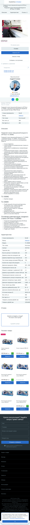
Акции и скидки (5, 452)
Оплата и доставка (6, 489)
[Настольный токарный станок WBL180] (7, 366)
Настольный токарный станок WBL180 (6, 375)
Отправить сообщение (15, 442)
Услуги (3, 466)
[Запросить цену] (27, 380)
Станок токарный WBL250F (5, 349)
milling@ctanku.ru (14, 95)
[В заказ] (12, 353)
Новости (3, 475)
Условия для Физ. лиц (9, 70)
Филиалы (3, 461)
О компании (4, 470)
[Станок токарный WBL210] (22, 340)
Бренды (3, 457)
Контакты (3, 493)
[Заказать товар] (12, 406)
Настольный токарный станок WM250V (6, 401)
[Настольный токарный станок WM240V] (22, 366)
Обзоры (3, 480)
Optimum (21, 115)
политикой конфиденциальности (17, 518)
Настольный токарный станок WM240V (21, 375)
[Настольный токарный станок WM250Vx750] (22, 393)
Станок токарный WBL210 (22, 348)
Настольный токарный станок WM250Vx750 (21, 401)
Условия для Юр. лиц (9, 71)
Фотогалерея (4, 484)
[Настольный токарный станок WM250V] (7, 393)
